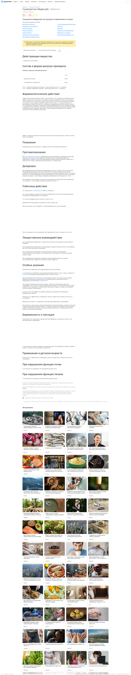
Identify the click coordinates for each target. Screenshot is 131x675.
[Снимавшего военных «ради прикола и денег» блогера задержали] (33, 617)
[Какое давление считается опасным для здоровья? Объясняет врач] (76, 421)
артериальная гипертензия (33, 156)
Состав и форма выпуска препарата (66, 24)
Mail (2, 674)
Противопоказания (27, 28)
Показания (60, 26)
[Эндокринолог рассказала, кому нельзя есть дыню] (54, 596)
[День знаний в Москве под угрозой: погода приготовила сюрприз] (76, 509)
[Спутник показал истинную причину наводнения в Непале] (98, 639)
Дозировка (60, 28)
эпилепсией (26, 274)
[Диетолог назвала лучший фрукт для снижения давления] (33, 661)
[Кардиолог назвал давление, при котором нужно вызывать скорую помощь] (76, 487)
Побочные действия (28, 30)
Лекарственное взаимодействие (65, 30)
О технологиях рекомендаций (109, 674)
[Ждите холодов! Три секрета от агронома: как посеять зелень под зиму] (54, 530)
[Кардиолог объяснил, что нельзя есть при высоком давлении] (54, 487)
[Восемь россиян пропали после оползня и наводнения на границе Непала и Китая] (33, 574)
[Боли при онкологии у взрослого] (98, 661)
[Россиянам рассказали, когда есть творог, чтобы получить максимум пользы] (76, 443)
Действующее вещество (29, 24)
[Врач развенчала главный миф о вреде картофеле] (33, 596)
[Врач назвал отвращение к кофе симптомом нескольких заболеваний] (76, 552)
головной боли (43, 280)
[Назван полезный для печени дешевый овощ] (33, 465)
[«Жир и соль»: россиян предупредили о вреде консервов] (54, 509)
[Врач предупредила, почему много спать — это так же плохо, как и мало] (98, 552)
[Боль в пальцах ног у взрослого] (76, 639)
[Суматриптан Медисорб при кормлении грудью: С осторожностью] (27, 15)
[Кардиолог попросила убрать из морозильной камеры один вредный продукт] (54, 421)
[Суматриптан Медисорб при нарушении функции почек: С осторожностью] (36, 15)
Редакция (77, 674)
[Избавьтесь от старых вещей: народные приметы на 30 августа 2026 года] (54, 465)
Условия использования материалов (87, 674)
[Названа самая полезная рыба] (54, 443)
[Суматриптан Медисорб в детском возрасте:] (30, 15)
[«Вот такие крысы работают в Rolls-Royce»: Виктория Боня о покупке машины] (98, 443)
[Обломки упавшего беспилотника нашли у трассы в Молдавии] (98, 509)
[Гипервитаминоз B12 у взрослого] (54, 639)
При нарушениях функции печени (31, 37)
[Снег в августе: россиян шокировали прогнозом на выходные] (76, 530)
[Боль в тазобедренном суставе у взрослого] (33, 639)
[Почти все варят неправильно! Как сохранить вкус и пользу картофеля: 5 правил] (76, 465)
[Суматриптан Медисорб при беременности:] (24, 15)
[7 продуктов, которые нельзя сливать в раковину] (98, 530)
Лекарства (25, 6)
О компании (6, 674)
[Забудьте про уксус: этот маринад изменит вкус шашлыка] (76, 574)
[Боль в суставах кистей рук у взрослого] (98, 617)
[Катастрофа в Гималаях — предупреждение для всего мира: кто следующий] (33, 421)
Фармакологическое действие (30, 26)
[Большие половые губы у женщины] (98, 421)
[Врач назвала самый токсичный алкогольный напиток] (98, 487)
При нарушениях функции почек (65, 34)
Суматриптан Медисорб (34, 6)
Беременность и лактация (63, 32)
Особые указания (27, 32)
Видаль (24, 388)
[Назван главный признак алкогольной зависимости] (98, 574)
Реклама (11, 674)
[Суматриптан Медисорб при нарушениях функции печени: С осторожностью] (33, 15)
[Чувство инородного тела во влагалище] (33, 552)
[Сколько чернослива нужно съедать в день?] (54, 552)
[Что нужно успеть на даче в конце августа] (54, 617)
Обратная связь (99, 674)
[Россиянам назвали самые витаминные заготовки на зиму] (76, 617)
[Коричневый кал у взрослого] (54, 661)
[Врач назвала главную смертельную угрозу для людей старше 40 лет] (33, 530)
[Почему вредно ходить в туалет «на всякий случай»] (76, 596)
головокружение (37, 190)
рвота (51, 199)
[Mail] (2, 1)
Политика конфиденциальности (122, 674)
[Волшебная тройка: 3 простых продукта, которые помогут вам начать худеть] (54, 574)
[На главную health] (7, 1)
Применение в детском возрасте (31, 34)
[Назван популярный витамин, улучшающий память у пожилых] (33, 509)
